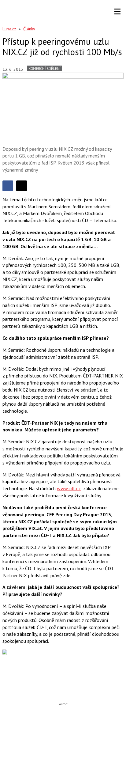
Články (29, 29)
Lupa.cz (9, 29)
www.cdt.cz (69, 488)
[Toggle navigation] (117, 11)
